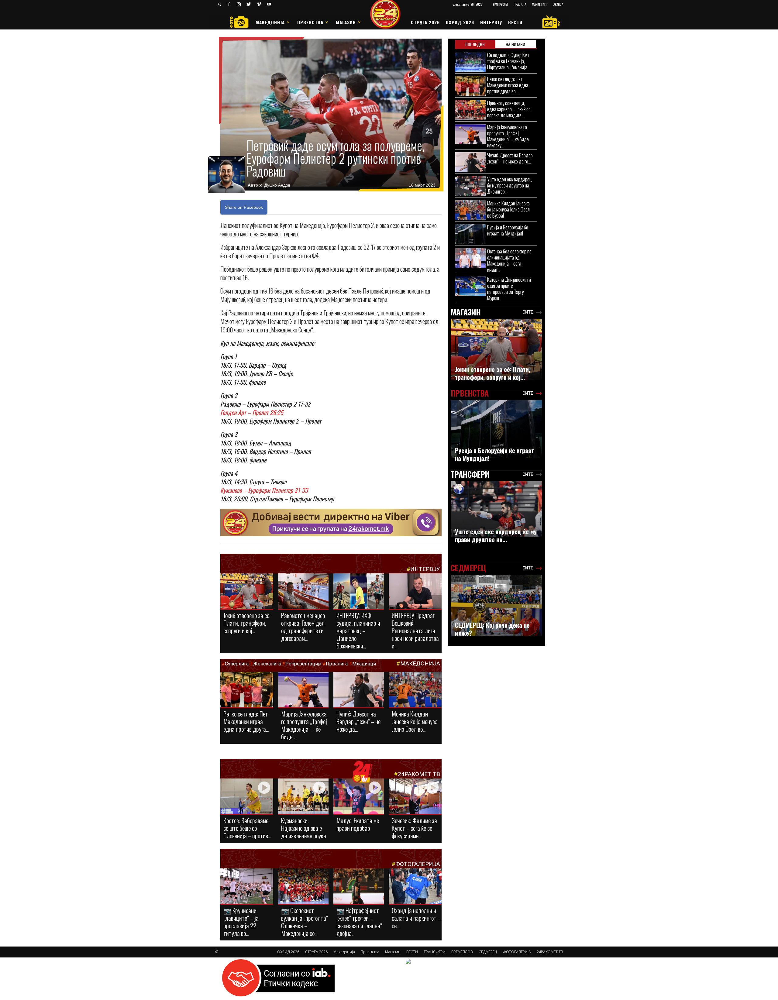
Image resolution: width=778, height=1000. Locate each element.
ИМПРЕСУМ (500, 4)
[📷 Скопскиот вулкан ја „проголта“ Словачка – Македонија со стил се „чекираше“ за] (303, 886)
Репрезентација (303, 664)
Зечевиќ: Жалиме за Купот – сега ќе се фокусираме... (414, 828)
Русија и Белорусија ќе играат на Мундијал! (507, 230)
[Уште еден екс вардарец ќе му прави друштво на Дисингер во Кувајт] (470, 186)
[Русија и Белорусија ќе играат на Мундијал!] (470, 234)
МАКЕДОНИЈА (420, 663)
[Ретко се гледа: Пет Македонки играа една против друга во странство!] (246, 690)
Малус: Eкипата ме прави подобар (357, 824)
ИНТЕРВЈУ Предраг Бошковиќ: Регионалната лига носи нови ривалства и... (415, 630)
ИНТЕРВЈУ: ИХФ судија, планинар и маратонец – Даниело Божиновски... (358, 630)
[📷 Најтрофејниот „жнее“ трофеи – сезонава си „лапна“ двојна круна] (358, 886)
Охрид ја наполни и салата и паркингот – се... (416, 917)
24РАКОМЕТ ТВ (419, 774)
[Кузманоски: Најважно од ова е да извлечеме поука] (303, 796)
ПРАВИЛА (520, 4)
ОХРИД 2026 (460, 22)
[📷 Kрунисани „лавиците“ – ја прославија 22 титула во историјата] (246, 887)
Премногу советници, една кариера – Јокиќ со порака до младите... (509, 109)
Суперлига (237, 664)
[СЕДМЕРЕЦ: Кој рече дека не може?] (496, 605)
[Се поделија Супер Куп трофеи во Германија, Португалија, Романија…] (470, 62)
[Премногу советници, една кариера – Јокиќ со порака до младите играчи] (470, 110)
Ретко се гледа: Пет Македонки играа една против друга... (246, 721)
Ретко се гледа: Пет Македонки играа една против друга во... (507, 85)
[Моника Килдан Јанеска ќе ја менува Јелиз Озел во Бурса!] (415, 690)
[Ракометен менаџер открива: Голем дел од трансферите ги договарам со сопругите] (303, 591)
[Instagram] (238, 4)
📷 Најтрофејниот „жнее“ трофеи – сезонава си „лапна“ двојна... (359, 921)
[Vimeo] (258, 4)
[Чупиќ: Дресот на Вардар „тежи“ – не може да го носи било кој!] (358, 690)
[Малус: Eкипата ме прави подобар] (358, 796)
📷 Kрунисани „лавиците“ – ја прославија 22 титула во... (241, 921)
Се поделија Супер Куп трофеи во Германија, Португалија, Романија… (508, 61)
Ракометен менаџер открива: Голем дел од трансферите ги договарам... (303, 626)
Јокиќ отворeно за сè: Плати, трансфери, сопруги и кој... (246, 622)
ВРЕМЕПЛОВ (462, 951)
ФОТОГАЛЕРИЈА (417, 864)
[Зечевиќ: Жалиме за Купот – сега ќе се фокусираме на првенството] (415, 797)
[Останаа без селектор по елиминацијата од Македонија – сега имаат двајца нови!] (470, 258)
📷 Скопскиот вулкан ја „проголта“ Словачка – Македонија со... (304, 921)
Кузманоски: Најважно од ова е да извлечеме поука (303, 828)
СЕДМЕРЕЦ (488, 951)
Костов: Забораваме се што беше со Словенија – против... (247, 828)
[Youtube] (269, 4)
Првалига (337, 664)
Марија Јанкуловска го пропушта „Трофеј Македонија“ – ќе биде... (304, 725)
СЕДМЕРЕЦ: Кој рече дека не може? (492, 628)
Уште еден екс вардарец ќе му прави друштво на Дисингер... (509, 185)
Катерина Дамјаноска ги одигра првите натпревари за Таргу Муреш (509, 288)
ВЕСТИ (515, 22)
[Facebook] (228, 4)
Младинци (364, 664)
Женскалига (267, 664)
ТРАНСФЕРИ (435, 951)
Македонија (270, 22)
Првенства (310, 22)
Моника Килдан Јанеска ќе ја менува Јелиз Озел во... (415, 721)
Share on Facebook (244, 207)
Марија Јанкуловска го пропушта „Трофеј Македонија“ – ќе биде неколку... (508, 136)
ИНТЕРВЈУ (491, 22)
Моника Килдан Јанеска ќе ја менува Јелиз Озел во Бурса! (508, 209)
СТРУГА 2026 (425, 22)
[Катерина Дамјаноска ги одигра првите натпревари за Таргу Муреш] (470, 286)
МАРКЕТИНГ (540, 4)
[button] (219, 4)
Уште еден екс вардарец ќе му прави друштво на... (496, 535)
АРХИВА (558, 4)
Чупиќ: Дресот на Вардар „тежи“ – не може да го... (510, 158)
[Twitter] (248, 4)
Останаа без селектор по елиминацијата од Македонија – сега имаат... (509, 260)
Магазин (346, 22)
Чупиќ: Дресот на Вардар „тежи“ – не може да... (358, 721)
